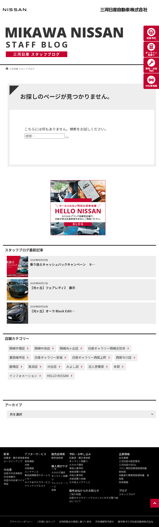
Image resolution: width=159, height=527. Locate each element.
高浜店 (33, 366)
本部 (117, 366)
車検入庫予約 (76, 468)
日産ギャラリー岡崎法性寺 (106, 348)
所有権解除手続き (104, 521)
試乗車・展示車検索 (14, 457)
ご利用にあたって (46, 521)
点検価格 (29, 468)
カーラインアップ (13, 461)
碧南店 (14, 366)
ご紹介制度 (75, 494)
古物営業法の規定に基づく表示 (75, 521)
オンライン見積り (78, 461)
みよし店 (72, 366)
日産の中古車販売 (13, 473)
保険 (53, 489)
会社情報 (123, 457)
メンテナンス (32, 471)
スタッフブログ (127, 494)
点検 (27, 464)
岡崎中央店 (42, 348)
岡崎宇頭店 (17, 348)
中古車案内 (9, 476)
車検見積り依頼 (77, 471)
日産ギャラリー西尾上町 (89, 357)
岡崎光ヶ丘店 (69, 348)
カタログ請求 (58, 472)
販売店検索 (57, 457)
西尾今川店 (123, 357)
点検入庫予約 (76, 475)
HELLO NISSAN (58, 375)
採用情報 (123, 482)
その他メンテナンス (79, 482)
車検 (27, 457)
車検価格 (29, 461)
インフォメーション (23, 375)
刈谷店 (52, 366)
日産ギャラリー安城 (48, 357)
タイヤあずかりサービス (37, 482)
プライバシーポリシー (21, 521)
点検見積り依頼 (77, 478)
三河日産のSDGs (127, 464)
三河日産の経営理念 (129, 461)
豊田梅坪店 (17, 357)
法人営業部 (96, 366)
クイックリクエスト (35, 485)
